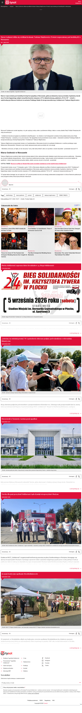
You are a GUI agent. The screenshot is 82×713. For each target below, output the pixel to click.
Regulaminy (47, 700)
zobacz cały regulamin (33, 693)
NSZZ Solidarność (78, 2)
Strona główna (4, 6)
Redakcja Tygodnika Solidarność (11, 658)
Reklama (25, 671)
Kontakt (25, 668)
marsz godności (20, 195)
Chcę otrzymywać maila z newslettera (14, 687)
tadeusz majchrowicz (50, 195)
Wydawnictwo (26, 662)
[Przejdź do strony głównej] (11, 2)
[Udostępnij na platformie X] (79, 189)
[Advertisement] (41, 22)
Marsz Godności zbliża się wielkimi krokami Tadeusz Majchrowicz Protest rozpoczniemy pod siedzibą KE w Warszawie (43, 6)
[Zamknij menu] (2, 2)
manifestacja (9, 195)
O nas (24, 658)
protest (30, 195)
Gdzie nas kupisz (7, 665)
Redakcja (25, 665)
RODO (41, 700)
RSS (53, 700)
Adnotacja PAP (7, 671)
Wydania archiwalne (8, 668)
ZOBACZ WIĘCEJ (63, 195)
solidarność (38, 195)
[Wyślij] (79, 682)
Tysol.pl (45, 703)
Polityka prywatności (32, 700)
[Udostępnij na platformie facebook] (76, 189)
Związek (12, 6)
